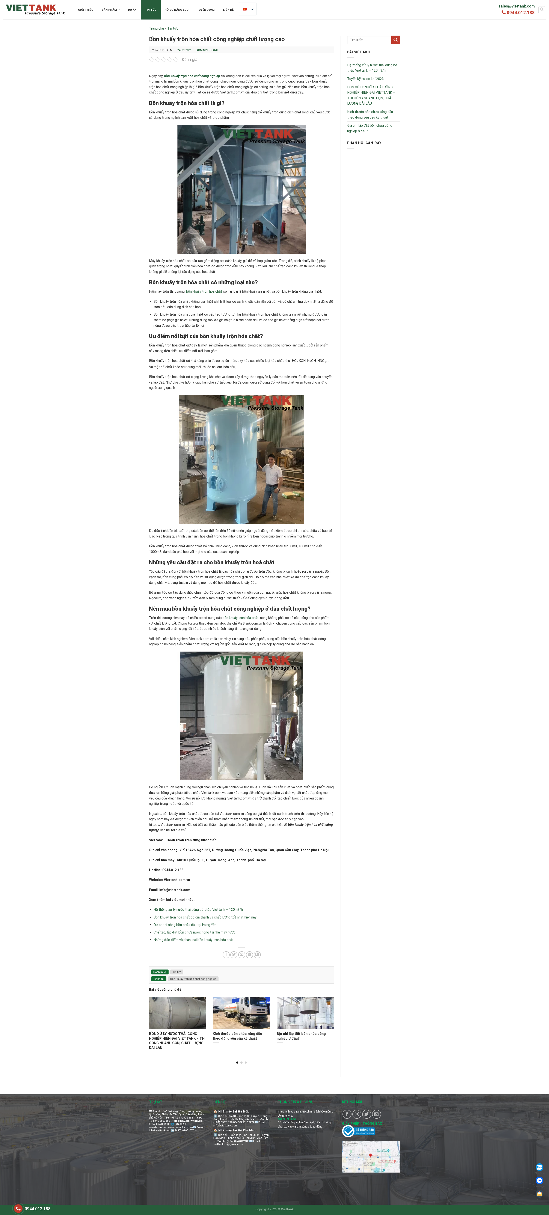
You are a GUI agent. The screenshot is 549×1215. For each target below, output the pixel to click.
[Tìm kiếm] (542, 9)
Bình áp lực (310, 1122)
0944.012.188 (521, 12)
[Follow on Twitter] (366, 1114)
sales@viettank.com (516, 6)
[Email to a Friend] (241, 954)
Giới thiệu (86, 9)
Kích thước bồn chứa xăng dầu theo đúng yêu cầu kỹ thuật (370, 114)
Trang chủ (156, 28)
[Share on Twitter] (233, 954)
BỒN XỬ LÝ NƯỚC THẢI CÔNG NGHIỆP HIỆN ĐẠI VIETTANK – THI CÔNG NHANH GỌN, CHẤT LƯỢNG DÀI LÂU (371, 95)
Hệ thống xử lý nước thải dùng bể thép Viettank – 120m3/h (198, 910)
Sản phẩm (109, 9)
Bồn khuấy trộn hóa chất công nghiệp (193, 978)
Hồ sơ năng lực (177, 9)
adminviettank (207, 50)
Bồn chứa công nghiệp (291, 1122)
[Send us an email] (376, 1114)
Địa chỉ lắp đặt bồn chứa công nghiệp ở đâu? (369, 128)
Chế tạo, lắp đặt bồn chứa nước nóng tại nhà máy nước (194, 932)
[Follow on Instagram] (356, 1114)
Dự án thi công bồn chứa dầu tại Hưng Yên (185, 925)
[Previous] (155, 1021)
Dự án (132, 9)
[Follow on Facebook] (346, 1114)
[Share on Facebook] (226, 954)
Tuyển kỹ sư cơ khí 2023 (365, 79)
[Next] (328, 1021)
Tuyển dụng (206, 9)
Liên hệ (228, 9)
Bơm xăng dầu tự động (308, 1126)
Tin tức (151, 9)
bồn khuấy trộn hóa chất (204, 291)
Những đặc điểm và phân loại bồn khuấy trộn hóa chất (194, 940)
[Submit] (395, 40)
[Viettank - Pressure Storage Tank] (35, 9)
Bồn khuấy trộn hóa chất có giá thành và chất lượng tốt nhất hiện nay (205, 917)
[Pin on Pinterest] (249, 954)
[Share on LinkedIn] (257, 954)
